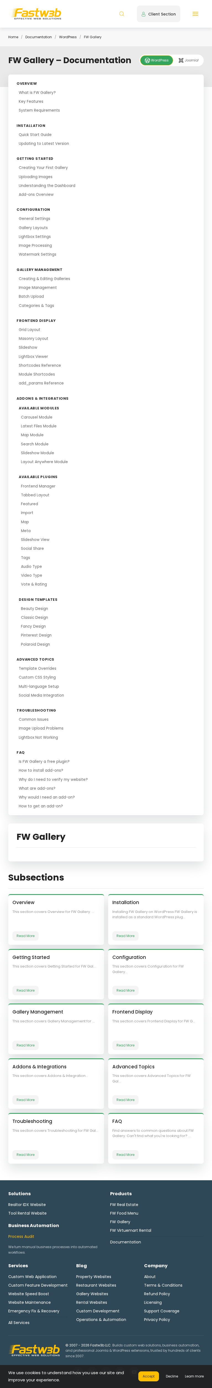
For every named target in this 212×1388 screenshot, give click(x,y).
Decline (172, 1376)
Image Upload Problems (41, 728)
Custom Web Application (32, 1276)
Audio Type (31, 566)
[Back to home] (36, 14)
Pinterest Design (36, 635)
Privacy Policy (157, 1319)
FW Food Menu (124, 1213)
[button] (121, 13)
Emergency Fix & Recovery (33, 1311)
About (150, 1276)
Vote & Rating (34, 584)
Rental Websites (91, 1302)
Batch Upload (31, 296)
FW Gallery (120, 1222)
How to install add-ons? (41, 770)
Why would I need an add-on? (47, 797)
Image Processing (35, 245)
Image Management (38, 287)
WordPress (68, 37)
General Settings (34, 218)
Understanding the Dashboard (47, 185)
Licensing (153, 1302)
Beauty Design (34, 608)
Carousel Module (36, 417)
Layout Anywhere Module (44, 462)
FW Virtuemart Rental (130, 1230)
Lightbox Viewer (33, 356)
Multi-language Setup (39, 686)
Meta (26, 530)
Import (27, 512)
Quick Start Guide (35, 134)
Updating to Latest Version (44, 143)
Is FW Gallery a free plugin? (44, 761)
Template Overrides (37, 668)
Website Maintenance (29, 1302)
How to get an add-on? (41, 806)
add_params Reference (41, 383)
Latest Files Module (39, 426)
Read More (26, 935)
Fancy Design (33, 626)
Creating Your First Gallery (43, 167)
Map (25, 522)
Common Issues (34, 719)
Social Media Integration (41, 695)
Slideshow (28, 347)
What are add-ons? (37, 788)
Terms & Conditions (163, 1285)
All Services (19, 1322)
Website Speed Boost (28, 1294)
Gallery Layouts (33, 227)
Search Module (35, 444)
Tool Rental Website (27, 1213)
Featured (29, 504)
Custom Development (98, 1311)
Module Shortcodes (37, 374)
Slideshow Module (37, 453)
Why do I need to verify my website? (53, 779)
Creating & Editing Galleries (44, 278)
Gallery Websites (92, 1294)
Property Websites (93, 1276)
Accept (149, 1376)
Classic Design (34, 617)
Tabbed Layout (35, 495)
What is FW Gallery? (37, 92)
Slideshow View (35, 539)
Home (13, 37)
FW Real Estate (124, 1204)
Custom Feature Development (38, 1285)
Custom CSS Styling (37, 677)
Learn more (194, 1376)
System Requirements (39, 110)
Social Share (32, 548)
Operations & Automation (101, 1319)
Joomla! (191, 60)
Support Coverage (161, 1311)
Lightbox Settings (35, 236)
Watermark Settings (37, 254)
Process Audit (21, 1236)
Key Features (31, 101)
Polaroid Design (35, 644)
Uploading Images (35, 176)
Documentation (38, 37)
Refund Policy (157, 1294)
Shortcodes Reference (40, 365)
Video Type (31, 575)
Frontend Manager (38, 486)
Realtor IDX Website (27, 1204)
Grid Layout (29, 329)
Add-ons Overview (36, 194)
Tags (25, 557)
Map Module (32, 435)
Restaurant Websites (96, 1285)
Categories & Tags (36, 305)
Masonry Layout (33, 338)
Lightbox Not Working (38, 737)
